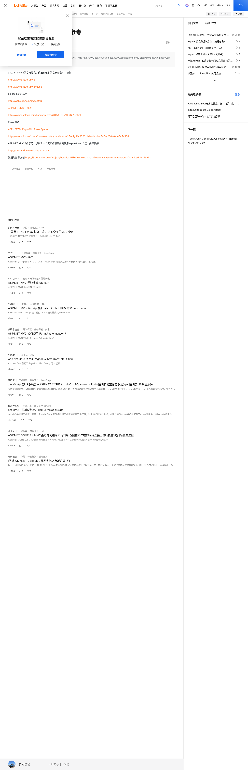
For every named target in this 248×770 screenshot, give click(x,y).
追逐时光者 (13, 227)
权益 (64, 5)
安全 (47, 329)
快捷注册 (21, 54)
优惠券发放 (13, 405)
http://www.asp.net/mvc (21, 79)
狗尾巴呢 (24, 764)
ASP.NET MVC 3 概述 (20, 107)
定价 (73, 5)
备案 (212, 5)
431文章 (54, 764)
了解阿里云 (111, 5)
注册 (228, 5)
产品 (44, 5)
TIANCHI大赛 (107, 14)
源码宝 (11, 380)
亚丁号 (11, 431)
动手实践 (73, 14)
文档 (205, 5)
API (43, 227)
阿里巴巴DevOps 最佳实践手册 (204, 116)
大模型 (34, 5)
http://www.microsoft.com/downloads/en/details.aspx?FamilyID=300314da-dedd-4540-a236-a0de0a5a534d (69, 136)
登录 (241, 5)
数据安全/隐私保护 (43, 405)
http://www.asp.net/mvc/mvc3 (25, 86)
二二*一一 (13, 253)
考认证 (95, 14)
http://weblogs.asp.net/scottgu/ (25, 100)
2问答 (65, 764)
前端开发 (29, 168)
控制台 (220, 5)
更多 (237, 94)
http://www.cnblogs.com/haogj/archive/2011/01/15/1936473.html (44, 115)
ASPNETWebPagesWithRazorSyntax (28, 129)
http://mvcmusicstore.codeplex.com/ (28, 150)
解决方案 (54, 5)
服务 (99, 5)
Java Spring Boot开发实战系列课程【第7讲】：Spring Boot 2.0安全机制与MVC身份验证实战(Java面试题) (214, 103)
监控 (25, 227)
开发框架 (51, 168)
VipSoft (11, 303)
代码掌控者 (13, 329)
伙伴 (91, 5)
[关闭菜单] (5, 5)
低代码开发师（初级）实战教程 (204, 110)
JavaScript (49, 253)
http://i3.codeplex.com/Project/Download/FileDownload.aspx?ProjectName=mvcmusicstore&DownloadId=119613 (88, 157)
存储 (25, 278)
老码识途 (12, 456)
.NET (39, 168)
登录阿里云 (51, 54)
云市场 (82, 5)
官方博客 (84, 14)
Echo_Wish (13, 278)
